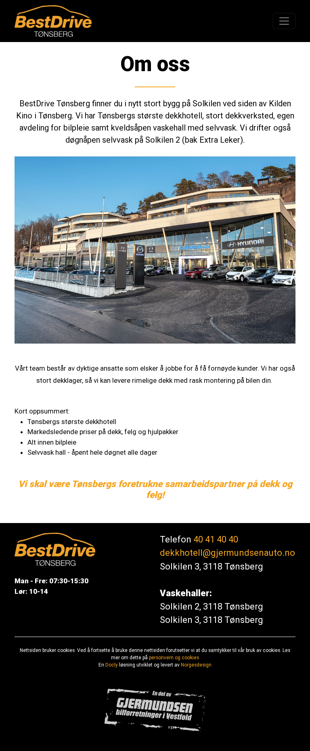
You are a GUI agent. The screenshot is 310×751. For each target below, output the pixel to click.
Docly (111, 665)
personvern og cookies (174, 657)
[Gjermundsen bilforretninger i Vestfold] (155, 709)
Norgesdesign (196, 665)
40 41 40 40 (215, 539)
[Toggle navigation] (284, 21)
